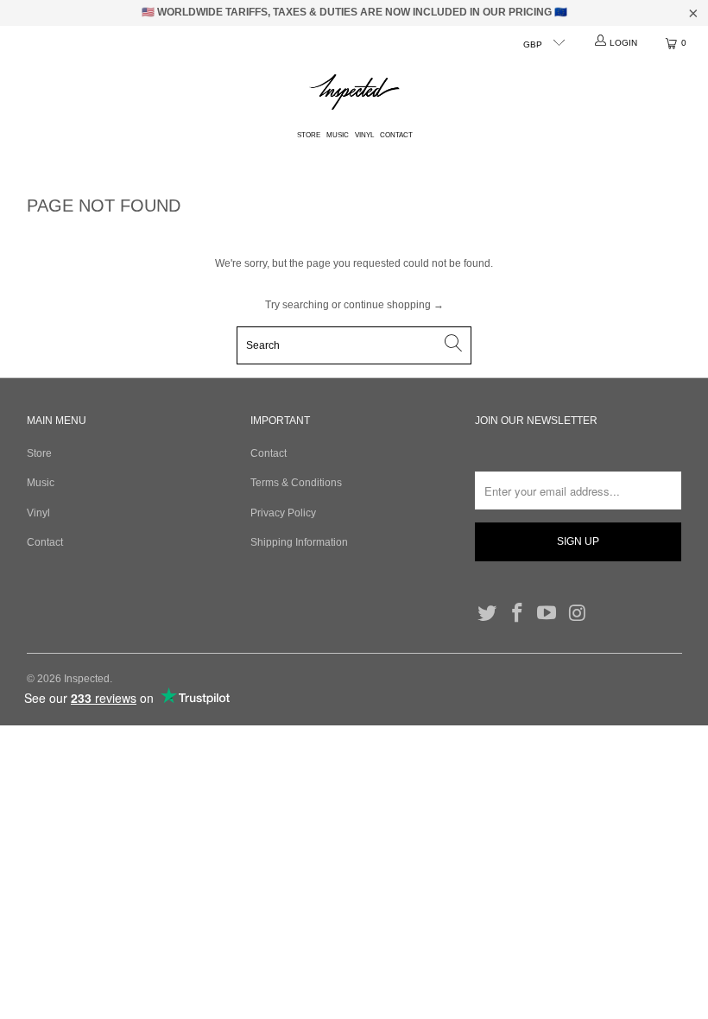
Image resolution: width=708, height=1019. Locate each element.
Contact (396, 135)
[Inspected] (354, 93)
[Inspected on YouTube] (547, 614)
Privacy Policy (283, 513)
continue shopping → (394, 305)
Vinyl (364, 135)
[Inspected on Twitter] (488, 614)
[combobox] (354, 345)
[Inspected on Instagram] (578, 614)
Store (308, 135)
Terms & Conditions (296, 483)
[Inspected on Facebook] (518, 614)
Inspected (87, 679)
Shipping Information (299, 542)
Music (337, 135)
